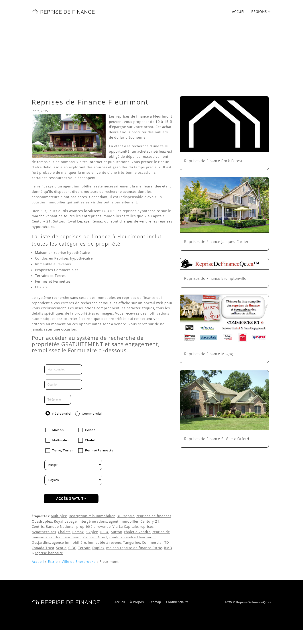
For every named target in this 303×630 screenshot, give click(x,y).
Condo (90, 430)
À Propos (137, 602)
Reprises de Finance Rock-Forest (213, 160)
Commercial (92, 413)
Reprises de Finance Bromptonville (215, 278)
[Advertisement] (151, 56)
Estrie (53, 561)
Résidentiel (61, 413)
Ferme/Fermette (99, 450)
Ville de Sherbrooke (79, 561)
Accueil (239, 11)
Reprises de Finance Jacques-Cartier (216, 241)
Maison (58, 430)
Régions (259, 11)
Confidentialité (177, 602)
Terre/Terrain (63, 450)
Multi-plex (60, 440)
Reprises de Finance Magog (208, 353)
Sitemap (155, 602)
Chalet (90, 440)
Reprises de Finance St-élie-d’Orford (216, 438)
